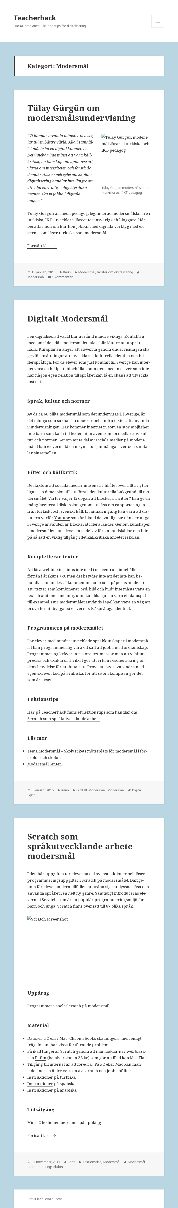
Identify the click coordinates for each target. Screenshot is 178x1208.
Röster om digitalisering (115, 272)
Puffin (40, 1057)
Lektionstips (92, 1162)
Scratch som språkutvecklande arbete (63, 718)
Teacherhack (35, 17)
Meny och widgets (158, 27)
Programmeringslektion (45, 1166)
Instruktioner (40, 1077)
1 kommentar (62, 277)
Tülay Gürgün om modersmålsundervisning (81, 113)
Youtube (62, 517)
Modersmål (86, 272)
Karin (67, 272)
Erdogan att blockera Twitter (101, 498)
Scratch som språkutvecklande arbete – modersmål (83, 846)
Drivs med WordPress (44, 1199)
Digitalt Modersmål (67, 318)
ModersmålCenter (44, 764)
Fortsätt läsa (42, 245)
